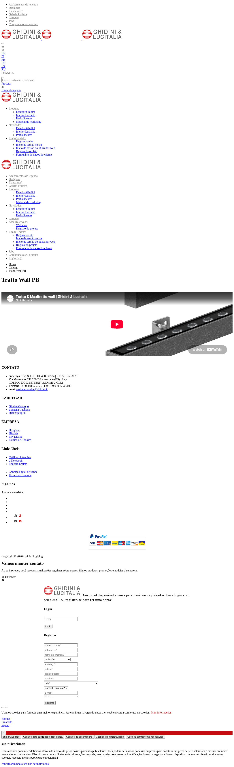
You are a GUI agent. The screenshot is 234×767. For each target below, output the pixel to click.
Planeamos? (15, 11)
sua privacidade (11, 736)
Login (48, 626)
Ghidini (13, 267)
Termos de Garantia (20, 475)
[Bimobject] (15, 522)
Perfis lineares (24, 118)
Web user (21, 225)
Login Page (15, 258)
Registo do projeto (26, 151)
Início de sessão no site (29, 144)
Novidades (15, 125)
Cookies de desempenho (79, 736)
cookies (5, 718)
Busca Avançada (11, 90)
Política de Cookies (20, 439)
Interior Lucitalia (25, 115)
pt (2, 49)
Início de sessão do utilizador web (35, 148)
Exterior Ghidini (25, 111)
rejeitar (5, 725)
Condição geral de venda (23, 471)
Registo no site (24, 141)
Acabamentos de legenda (23, 4)
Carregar (14, 17)
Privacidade (15, 436)
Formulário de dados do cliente (34, 154)
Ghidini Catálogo (19, 406)
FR (3, 59)
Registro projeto (18, 463)
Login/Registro (17, 138)
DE (3, 62)
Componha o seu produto (23, 24)
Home (12, 264)
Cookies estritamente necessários (145, 736)
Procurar (6, 83)
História (13, 433)
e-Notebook (15, 460)
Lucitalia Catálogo (19, 409)
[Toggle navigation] (2, 77)
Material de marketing (28, 121)
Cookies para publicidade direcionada (43, 736)
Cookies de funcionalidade (110, 736)
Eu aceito (6, 722)
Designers (14, 7)
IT (2, 56)
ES (3, 66)
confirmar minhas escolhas (17, 763)
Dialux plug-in (17, 412)
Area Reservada (18, 221)
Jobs (11, 20)
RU (3, 69)
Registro (49, 702)
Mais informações (161, 712)
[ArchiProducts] (15, 517)
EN (3, 53)
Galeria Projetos (18, 14)
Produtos (14, 108)
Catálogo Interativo (20, 457)
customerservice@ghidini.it (32, 389)
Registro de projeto (27, 228)
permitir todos (41, 763)
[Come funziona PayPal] (117, 551)
